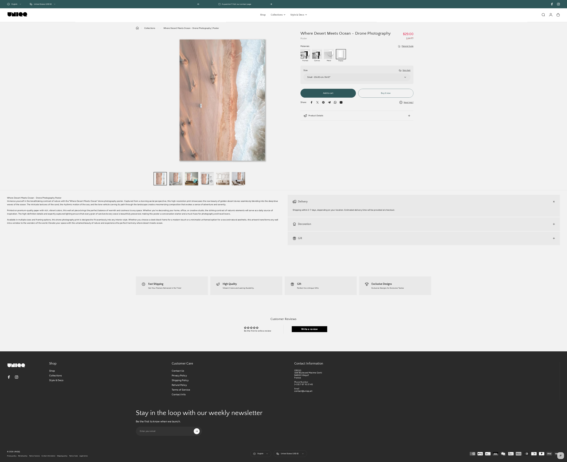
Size (305, 70)
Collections (149, 28)
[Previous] (198, 4)
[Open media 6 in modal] (223, 100)
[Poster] (341, 54)
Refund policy (22, 456)
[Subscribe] (197, 431)
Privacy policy (11, 456)
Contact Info (179, 394)
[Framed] (305, 54)
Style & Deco (56, 380)
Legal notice (83, 456)
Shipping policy (62, 456)
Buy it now (386, 93)
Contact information (48, 456)
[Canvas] (317, 54)
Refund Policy (179, 385)
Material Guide (407, 46)
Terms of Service (181, 389)
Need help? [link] (408, 102)
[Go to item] (160, 178)
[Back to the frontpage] (137, 28)
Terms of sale (73, 456)
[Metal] (329, 54)
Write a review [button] (309, 329)
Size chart (406, 70)
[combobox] (14, 4)
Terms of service (34, 456)
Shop (52, 370)
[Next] (271, 4)
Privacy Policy (179, 375)
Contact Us (178, 370)
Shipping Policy (180, 380)
